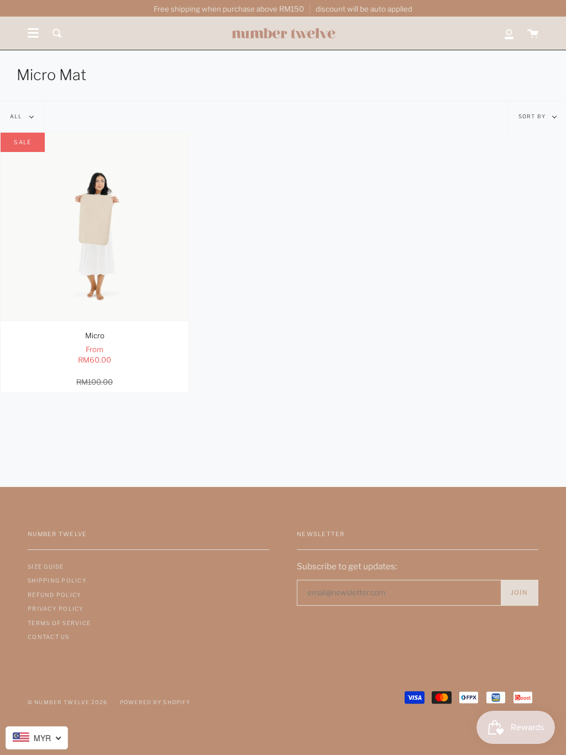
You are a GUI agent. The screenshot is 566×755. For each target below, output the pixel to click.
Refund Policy (54, 594)
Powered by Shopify (155, 702)
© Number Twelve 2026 (67, 702)
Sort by (532, 116)
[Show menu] (33, 33)
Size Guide (46, 566)
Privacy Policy (56, 608)
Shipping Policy (57, 580)
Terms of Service (59, 623)
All (17, 116)
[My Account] (509, 33)
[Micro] (94, 227)
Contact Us (49, 636)
